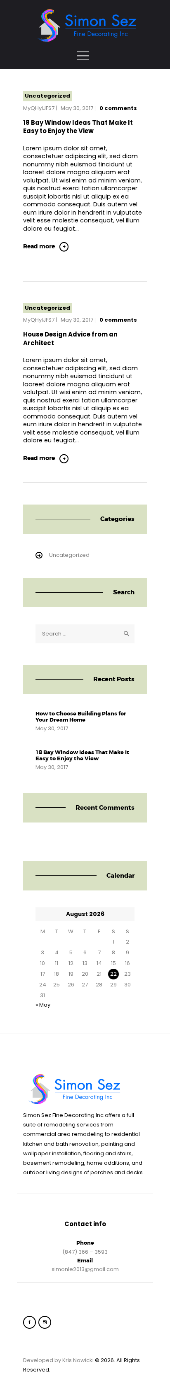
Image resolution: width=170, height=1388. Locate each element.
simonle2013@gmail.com (85, 1269)
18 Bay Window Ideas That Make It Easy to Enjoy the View (78, 127)
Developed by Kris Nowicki (58, 1360)
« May (42, 1005)
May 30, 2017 (77, 108)
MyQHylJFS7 (38, 108)
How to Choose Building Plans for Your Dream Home (80, 716)
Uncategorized (47, 96)
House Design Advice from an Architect (70, 338)
